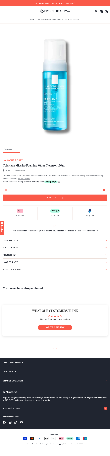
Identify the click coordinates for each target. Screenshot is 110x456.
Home (32, 19)
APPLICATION (10, 247)
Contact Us (9, 371)
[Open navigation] (4, 11)
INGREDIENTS (10, 262)
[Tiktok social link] (15, 422)
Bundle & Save (12, 269)
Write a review (20, 170)
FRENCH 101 (9, 255)
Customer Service (13, 362)
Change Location (13, 381)
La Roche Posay (13, 160)
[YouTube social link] (21, 422)
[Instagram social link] (10, 422)
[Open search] (96, 11)
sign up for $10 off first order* (55, 3)
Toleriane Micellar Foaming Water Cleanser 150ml (59, 20)
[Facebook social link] (4, 422)
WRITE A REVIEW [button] (55, 327)
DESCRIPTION (10, 240)
